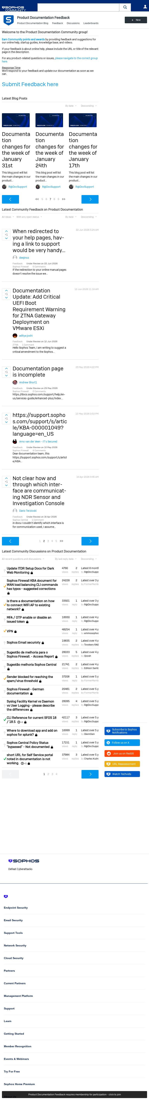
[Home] (19, 8)
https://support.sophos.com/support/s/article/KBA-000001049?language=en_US (40, 424)
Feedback (57, 23)
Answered (5, 719)
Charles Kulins (92, 758)
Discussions (73, 23)
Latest (90, 568)
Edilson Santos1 (92, 668)
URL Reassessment (124, 764)
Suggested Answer (5, 586)
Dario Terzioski (27, 510)
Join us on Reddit (123, 753)
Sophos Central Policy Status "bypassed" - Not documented (28, 745)
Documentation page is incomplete (38, 371)
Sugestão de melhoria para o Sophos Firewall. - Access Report (30, 654)
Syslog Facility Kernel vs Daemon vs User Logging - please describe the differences (31, 705)
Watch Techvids (121, 774)
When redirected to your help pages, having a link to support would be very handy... (39, 240)
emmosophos (91, 633)
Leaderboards (90, 23)
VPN (10, 631)
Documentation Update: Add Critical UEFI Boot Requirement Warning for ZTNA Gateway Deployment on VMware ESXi (39, 309)
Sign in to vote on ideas (6, 231)
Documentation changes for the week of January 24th (50, 150)
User (145, 7)
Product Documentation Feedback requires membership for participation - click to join (74, 1094)
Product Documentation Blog (32, 23)
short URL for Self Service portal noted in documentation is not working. (30, 759)
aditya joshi (26, 335)
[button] (125, 7)
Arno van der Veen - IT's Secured (38, 441)
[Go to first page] (37, 199)
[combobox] (78, 7)
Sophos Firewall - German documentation (25, 691)
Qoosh (87, 656)
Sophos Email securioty (23, 643)
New (138, 20)
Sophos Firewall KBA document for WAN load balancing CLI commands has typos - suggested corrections (32, 585)
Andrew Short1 (28, 382)
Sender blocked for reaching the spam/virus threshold (30, 679)
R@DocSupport (18, 186)
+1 (22, 722)
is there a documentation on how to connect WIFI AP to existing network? (31, 605)
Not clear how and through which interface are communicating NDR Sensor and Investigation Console (39, 491)
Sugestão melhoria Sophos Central (31, 665)
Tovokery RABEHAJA (95, 644)
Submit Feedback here (30, 84)
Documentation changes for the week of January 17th (83, 150)
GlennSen (89, 734)
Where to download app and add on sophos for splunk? (32, 732)
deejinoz (24, 257)
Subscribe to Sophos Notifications (124, 731)
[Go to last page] (64, 199)
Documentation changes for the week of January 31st (16, 150)
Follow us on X (120, 742)
